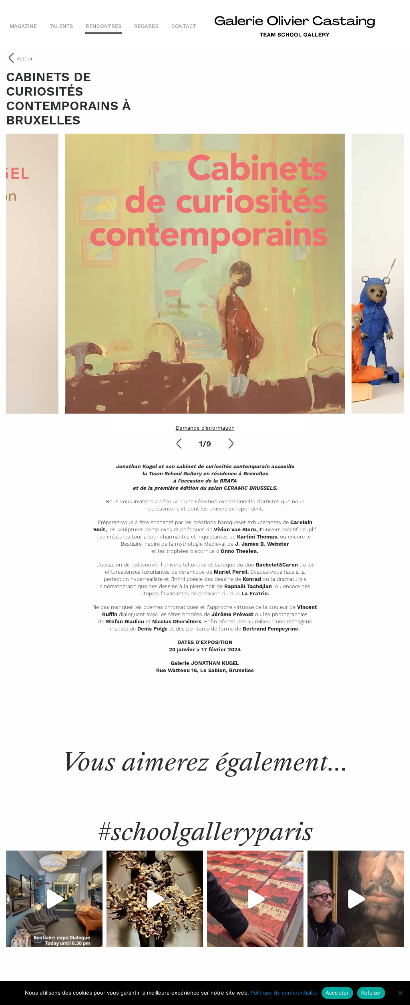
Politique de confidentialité (284, 992)
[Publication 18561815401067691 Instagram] (54, 899)
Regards (146, 26)
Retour (24, 59)
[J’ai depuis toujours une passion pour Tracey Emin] (255, 899)
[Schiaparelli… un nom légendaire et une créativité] (155, 899)
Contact (183, 26)
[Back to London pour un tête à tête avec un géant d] (356, 899)
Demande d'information (205, 428)
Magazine (23, 26)
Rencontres (103, 26)
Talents (61, 26)
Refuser (371, 992)
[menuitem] (26, 26)
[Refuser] (400, 993)
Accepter (337, 992)
